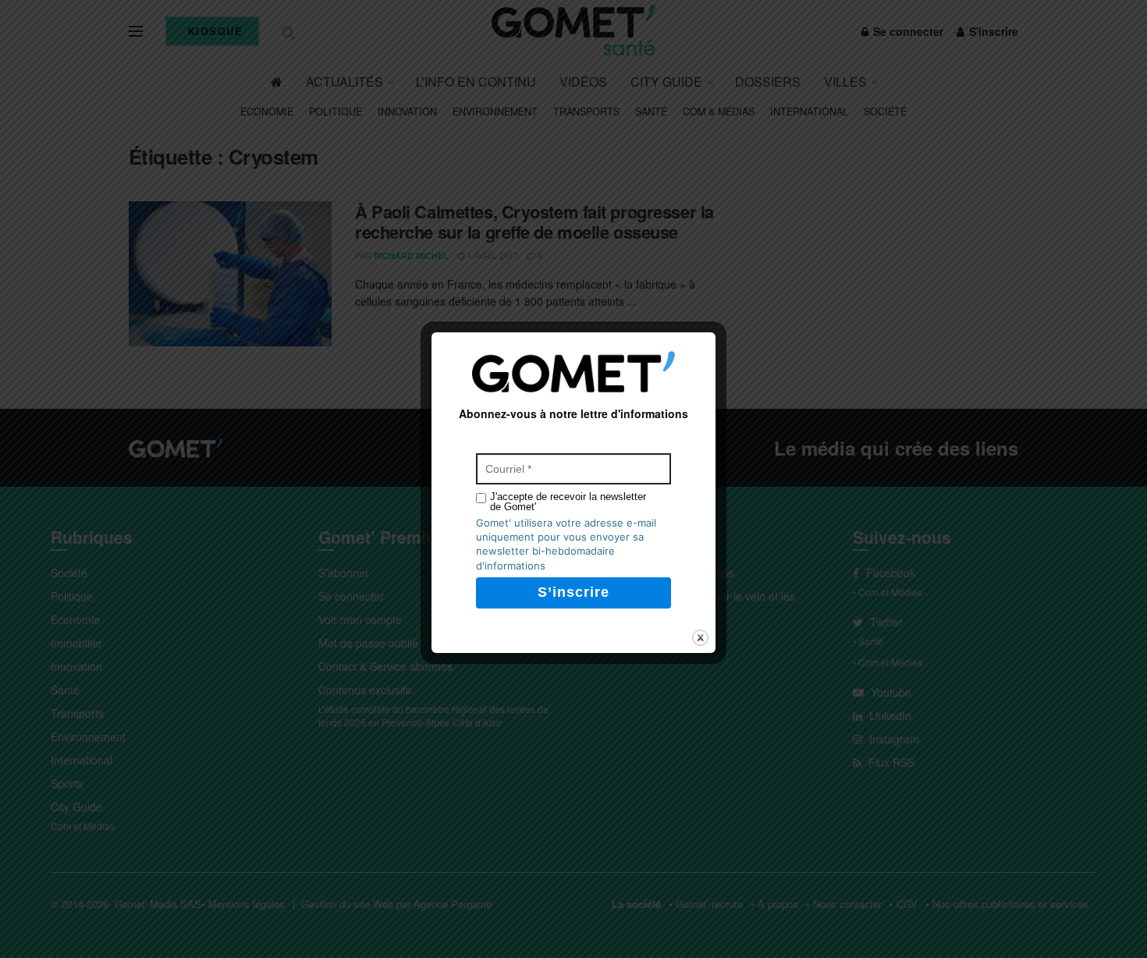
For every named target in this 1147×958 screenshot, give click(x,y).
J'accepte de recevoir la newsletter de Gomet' (568, 501)
